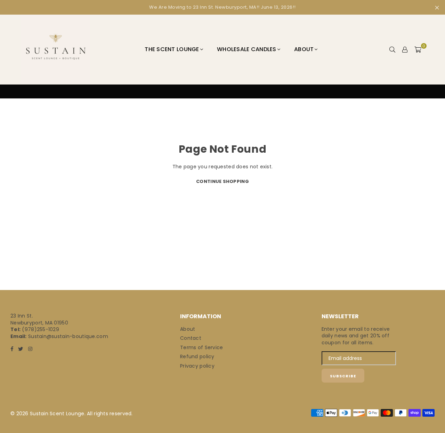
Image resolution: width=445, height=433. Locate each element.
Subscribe (343, 376)
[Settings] (405, 49)
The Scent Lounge (172, 49)
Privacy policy (197, 365)
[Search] (392, 49)
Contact (190, 338)
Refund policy (197, 356)
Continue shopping (222, 181)
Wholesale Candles (246, 49)
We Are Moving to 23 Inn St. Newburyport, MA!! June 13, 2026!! (222, 7)
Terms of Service (201, 347)
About (304, 49)
